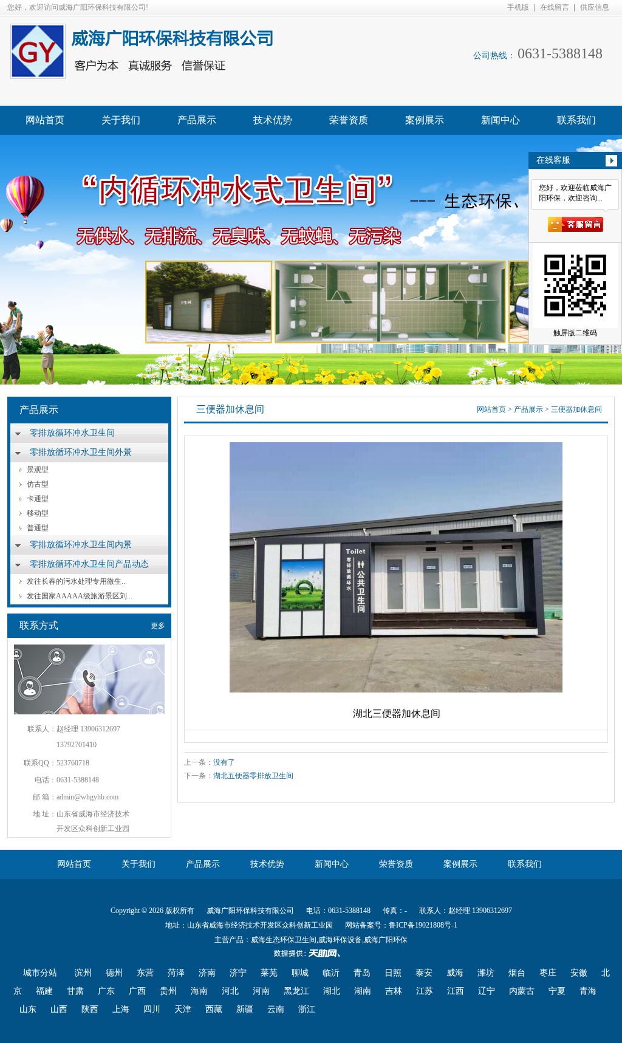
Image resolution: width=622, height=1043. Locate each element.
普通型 (38, 528)
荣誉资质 (348, 120)
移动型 (38, 513)
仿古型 (38, 484)
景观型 (38, 469)
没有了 (224, 762)
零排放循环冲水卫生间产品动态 (89, 564)
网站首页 (45, 120)
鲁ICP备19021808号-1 (423, 925)
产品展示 (196, 120)
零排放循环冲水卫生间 (72, 432)
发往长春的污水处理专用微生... (77, 581)
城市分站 (40, 972)
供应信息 (594, 7)
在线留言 (554, 7)
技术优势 (272, 120)
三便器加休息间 (576, 409)
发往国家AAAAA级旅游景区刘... (79, 596)
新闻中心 (500, 120)
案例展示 (424, 120)
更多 (158, 625)
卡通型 (38, 498)
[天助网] (311, 953)
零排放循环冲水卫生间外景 (81, 452)
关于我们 (120, 120)
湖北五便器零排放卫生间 (253, 775)
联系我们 (576, 120)
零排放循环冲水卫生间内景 (81, 544)
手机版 (518, 7)
